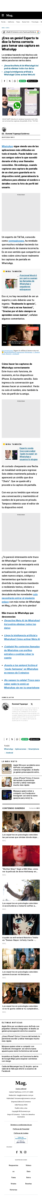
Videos (28, 1165)
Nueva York (25, 22)
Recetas (28, 1184)
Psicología (35, 22)
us (13, 1171)
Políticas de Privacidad (21, 1129)
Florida (3, 22)
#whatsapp (28, 352)
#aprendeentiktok (10, 352)
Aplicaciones (20, 749)
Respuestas (13, 1165)
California (11, 22)
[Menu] (4, 15)
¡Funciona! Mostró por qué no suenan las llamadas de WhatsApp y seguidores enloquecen (28, 282)
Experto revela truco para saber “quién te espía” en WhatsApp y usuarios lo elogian (29, 454)
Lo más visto (9, 761)
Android (9, 753)
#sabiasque (20, 352)
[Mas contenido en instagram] (25, 1152)
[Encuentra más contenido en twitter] (9, 81)
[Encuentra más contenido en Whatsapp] (15, 81)
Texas (18, 22)
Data (28, 1171)
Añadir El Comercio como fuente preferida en (21, 32)
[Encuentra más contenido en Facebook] (4, 81)
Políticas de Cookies (21, 1133)
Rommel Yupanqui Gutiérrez (17, 134)
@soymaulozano (7, 350)
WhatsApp (8, 749)
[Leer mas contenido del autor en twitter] (31, 704)
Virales (13, 1184)
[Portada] (21, 1087)
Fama (13, 1177)
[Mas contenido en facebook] (17, 1152)
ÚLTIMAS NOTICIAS (12, 1023)
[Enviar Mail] (3, 134)
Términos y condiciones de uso (21, 1125)
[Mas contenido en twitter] (21, 1152)
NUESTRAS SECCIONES (21, 1160)
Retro (28, 1177)
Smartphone (33, 749)
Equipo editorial (21, 1089)
